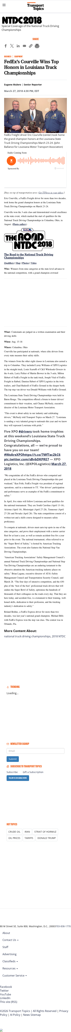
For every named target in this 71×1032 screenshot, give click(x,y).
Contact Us (9, 940)
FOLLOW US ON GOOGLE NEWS (18, 778)
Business (7, 56)
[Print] (37, 46)
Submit (13, 759)
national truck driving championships (27, 636)
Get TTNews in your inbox (50, 192)
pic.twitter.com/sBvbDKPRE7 (26, 459)
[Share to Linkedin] (18, 46)
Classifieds (9, 961)
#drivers (25, 431)
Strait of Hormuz (45, 831)
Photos (25, 263)
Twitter (4, 990)
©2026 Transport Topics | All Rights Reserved (28, 1011)
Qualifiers (9, 263)
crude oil (14, 831)
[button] (30, 46)
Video (33, 263)
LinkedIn (5, 998)
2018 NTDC (59, 636)
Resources (9, 968)
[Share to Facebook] (5, 46)
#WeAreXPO (13, 454)
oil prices (14, 838)
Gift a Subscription (33, 772)
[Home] (35, 6)
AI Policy (15, 1015)
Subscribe (12, 772)
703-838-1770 (63, 926)
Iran (27, 831)
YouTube (5, 994)
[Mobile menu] (4, 5)
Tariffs (29, 838)
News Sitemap (32, 1015)
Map (18, 263)
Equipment (18, 56)
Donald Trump (46, 838)
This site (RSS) (8, 1002)
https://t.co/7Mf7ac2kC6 (41, 454)
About (6, 933)
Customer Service (13, 975)
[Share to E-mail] (24, 46)
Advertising (9, 954)
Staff (5, 947)
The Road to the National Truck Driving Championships (28, 256)
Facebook (6, 987)
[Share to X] (11, 46)
